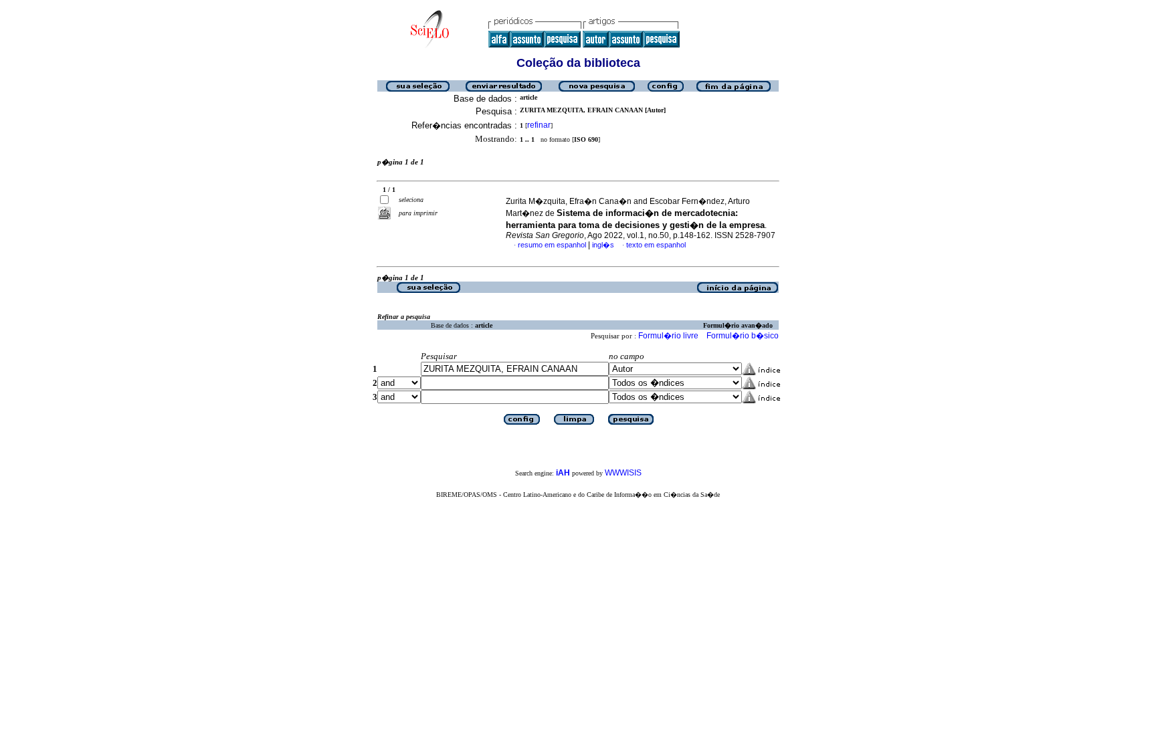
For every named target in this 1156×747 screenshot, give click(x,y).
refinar (539, 125)
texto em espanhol (656, 245)
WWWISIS (623, 472)
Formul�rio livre (668, 335)
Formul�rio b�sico (742, 335)
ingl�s (603, 245)
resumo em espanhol (552, 245)
